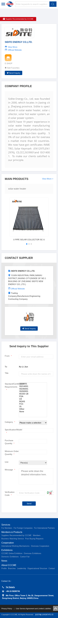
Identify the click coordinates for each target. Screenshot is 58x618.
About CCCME (8, 565)
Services (5, 525)
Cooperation (7, 543)
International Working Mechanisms (15, 546)
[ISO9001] (33, 384)
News (4, 561)
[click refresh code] (49, 493)
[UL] (33, 406)
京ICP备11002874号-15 (44, 615)
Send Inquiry (14, 73)
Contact (52, 568)
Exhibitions (7, 550)
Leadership (21, 568)
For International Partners (44, 528)
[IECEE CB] (33, 394)
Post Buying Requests (34, 539)
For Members (6, 528)
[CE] (33, 399)
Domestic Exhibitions (10, 557)
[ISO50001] (33, 391)
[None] (33, 411)
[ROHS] (33, 401)
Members (37, 535)
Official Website (15, 50)
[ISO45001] (33, 389)
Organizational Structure (37, 568)
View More (12, 47)
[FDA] (33, 396)
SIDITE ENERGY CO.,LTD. (23, 271)
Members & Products (11, 532)
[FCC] (33, 404)
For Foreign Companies (23, 528)
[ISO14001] (33, 386)
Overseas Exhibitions (32, 553)
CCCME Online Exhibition (11, 553)
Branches (12, 568)
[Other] (33, 409)
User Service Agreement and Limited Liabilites (33, 609)
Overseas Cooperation (40, 546)
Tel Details (10, 587)
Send (29, 503)
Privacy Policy (7, 609)
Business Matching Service (12, 539)
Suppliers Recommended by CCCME (16, 535)
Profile (4, 568)
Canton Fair (25, 557)
